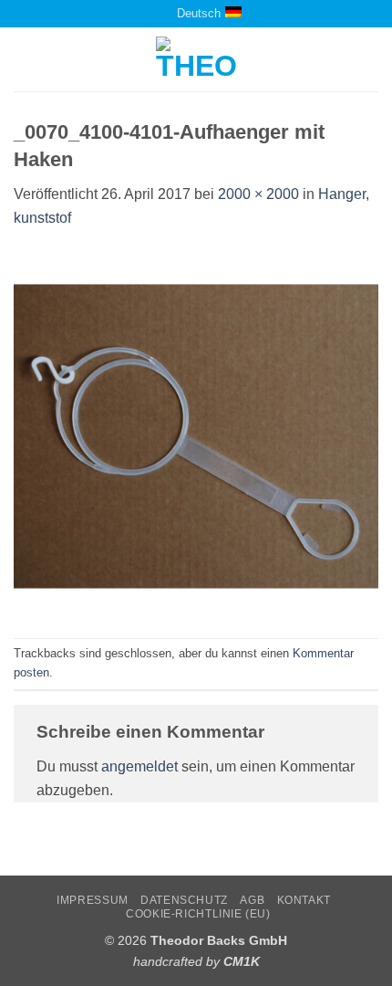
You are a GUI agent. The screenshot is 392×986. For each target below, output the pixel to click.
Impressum (93, 900)
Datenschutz (184, 900)
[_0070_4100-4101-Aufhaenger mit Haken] (196, 432)
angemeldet (139, 766)
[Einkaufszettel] (141, 13)
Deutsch (199, 13)
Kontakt (304, 900)
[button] (25, 59)
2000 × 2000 (258, 194)
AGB (252, 900)
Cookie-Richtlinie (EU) (198, 913)
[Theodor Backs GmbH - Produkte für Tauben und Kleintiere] (196, 59)
